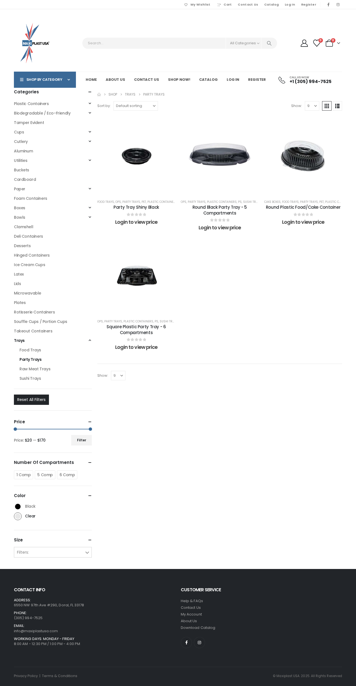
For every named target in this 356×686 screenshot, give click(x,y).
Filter (81, 440)
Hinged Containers (32, 255)
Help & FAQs (192, 601)
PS (240, 202)
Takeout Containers (33, 331)
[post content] (136, 155)
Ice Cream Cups (29, 264)
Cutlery (21, 141)
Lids (17, 283)
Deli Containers (28, 236)
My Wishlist (200, 4)
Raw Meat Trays (34, 369)
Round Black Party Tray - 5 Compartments (219, 210)
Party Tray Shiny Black (136, 207)
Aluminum (23, 151)
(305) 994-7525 (28, 618)
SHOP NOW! (179, 79)
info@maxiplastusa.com (36, 631)
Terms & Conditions (59, 675)
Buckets (21, 170)
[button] (327, 106)
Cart (228, 4)
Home (91, 79)
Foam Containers (30, 198)
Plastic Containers (162, 202)
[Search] (269, 43)
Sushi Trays (252, 202)
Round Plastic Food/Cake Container (303, 207)
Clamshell (23, 227)
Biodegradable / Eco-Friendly (42, 113)
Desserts (22, 246)
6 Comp (67, 475)
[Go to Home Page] (99, 94)
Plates (20, 302)
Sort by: (104, 105)
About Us (115, 79)
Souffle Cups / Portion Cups (40, 321)
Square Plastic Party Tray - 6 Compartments (136, 329)
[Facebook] (328, 4)
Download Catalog (198, 627)
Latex (19, 274)
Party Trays (131, 202)
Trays (19, 340)
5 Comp (45, 475)
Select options (141, 188)
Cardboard (25, 179)
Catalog (271, 4)
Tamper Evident (29, 122)
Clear (18, 516)
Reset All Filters (31, 399)
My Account (191, 614)
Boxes (19, 208)
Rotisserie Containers (34, 312)
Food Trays (105, 202)
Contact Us (248, 4)
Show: (296, 105)
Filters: (23, 552)
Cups (19, 132)
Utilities (20, 160)
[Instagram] (338, 4)
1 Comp (23, 475)
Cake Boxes (272, 202)
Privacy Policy (26, 675)
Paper (19, 189)
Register (308, 4)
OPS (118, 202)
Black (18, 506)
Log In (290, 4)
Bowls (19, 217)
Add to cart (224, 188)
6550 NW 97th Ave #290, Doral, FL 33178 (49, 605)
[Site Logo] (35, 43)
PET (144, 202)
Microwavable (27, 293)
